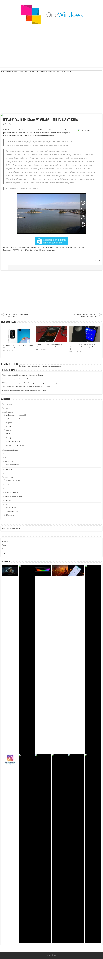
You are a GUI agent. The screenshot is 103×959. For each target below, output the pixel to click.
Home (4, 71)
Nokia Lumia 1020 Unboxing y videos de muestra (17, 314)
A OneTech (8, 404)
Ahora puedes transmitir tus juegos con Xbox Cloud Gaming (22, 375)
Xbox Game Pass (12, 511)
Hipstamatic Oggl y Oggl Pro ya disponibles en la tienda (85, 314)
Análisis (7, 408)
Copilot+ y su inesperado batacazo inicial (16, 379)
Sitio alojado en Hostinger (11, 528)
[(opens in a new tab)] (60, 570)
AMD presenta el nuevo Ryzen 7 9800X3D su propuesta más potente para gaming (29, 383)
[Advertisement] (51, 47)
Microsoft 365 (9, 477)
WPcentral (97, 260)
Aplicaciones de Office (14, 480)
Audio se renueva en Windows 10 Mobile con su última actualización (50, 345)
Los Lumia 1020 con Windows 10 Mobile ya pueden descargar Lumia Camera (83, 346)
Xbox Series (10, 515)
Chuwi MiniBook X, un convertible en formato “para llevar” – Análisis (26, 387)
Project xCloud (11, 507)
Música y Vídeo (11, 434)
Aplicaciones (12, 71)
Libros (8, 430)
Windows (7, 500)
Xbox (6, 504)
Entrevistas (8, 469)
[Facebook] (47, 955)
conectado (37, 366)
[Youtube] (53, 955)
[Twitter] (50, 955)
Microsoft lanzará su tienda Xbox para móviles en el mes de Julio (24, 391)
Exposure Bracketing (45, 135)
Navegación (10, 438)
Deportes (9, 423)
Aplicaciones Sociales (13, 419)
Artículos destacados (11, 450)
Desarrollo (7, 458)
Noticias (7, 485)
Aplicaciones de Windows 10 (16, 415)
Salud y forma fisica (13, 441)
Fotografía (22, 71)
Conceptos (8, 454)
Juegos (6, 473)
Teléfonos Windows (11, 493)
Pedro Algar (8, 124)
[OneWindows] (51, 14)
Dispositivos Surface (13, 465)
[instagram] (55, 955)
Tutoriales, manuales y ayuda (14, 497)
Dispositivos (8, 462)
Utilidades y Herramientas (15, 445)
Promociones (8, 489)
